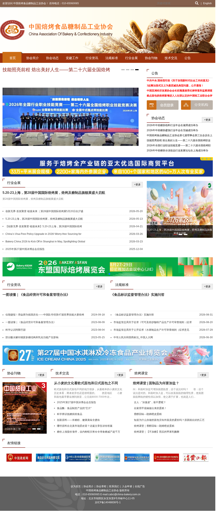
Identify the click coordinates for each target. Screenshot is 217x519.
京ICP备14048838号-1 (108, 502)
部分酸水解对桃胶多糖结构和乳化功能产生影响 (31, 337)
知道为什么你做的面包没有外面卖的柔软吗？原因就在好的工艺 (169, 420)
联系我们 (114, 486)
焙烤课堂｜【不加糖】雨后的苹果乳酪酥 (156, 431)
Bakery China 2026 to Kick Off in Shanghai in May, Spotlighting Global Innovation (45, 241)
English (207, 3)
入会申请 (127, 486)
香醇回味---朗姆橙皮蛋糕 (148, 414)
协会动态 (52, 58)
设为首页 (76, 486)
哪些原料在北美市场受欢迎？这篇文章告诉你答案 (84, 425)
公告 (187, 58)
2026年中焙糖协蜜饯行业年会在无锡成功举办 (172, 130)
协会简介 (32, 58)
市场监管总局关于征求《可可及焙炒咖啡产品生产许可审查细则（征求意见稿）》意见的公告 (153, 322)
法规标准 (111, 58)
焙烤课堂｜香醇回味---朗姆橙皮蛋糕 (154, 425)
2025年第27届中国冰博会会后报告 (25, 249)
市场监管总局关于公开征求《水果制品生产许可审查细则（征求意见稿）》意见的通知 (151, 330)
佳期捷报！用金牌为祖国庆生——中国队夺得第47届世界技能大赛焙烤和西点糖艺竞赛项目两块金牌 (44, 315)
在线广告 (140, 486)
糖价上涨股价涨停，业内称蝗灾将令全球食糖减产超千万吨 (88, 432)
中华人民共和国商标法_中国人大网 (133, 337)
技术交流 (171, 58)
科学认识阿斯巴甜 (15, 329)
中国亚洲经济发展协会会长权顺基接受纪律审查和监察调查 (179, 90)
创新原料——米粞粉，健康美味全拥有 (78, 420)
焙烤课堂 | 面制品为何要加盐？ (156, 383)
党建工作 (72, 58)
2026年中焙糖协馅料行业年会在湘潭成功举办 (172, 125)
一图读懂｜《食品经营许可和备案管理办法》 (36, 294)
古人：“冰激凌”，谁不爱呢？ (150, 402)
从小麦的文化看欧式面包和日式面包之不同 (86, 383)
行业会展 (131, 58)
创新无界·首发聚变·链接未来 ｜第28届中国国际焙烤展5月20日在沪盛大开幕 (44, 211)
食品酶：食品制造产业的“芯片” (74, 408)
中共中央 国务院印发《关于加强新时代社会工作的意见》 (178, 80)
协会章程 (101, 486)
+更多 (207, 119)
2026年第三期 (13, 429)
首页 (12, 58)
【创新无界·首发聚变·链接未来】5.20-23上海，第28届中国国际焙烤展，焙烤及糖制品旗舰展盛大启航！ (43, 226)
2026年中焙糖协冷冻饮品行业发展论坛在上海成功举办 (177, 150)
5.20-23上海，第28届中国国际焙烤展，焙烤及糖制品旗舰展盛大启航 (54, 192)
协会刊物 (151, 58)
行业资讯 (92, 58)
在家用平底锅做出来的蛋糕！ (150, 408)
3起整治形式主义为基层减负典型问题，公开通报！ (175, 85)
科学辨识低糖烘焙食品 (69, 414)
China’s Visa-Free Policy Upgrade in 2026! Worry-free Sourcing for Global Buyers (43, 234)
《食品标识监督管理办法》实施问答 (137, 294)
